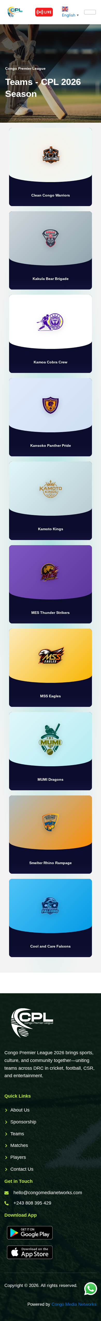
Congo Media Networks (74, 1304)
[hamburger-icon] (90, 12)
